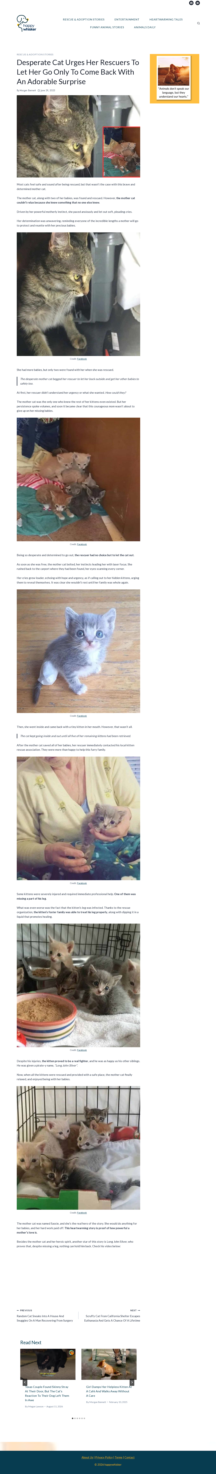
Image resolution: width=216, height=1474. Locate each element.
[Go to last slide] (25, 1382)
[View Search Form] (198, 23)
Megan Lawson (35, 1406)
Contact (129, 1457)
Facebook (82, 358)
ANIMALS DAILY (145, 27)
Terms (118, 1457)
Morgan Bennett (28, 90)
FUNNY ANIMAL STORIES (107, 27)
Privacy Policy (104, 1457)
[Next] (132, 1382)
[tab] (72, 1418)
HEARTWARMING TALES (166, 19)
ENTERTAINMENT (126, 19)
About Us (87, 1457)
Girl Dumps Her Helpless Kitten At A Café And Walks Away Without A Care (109, 1391)
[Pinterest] (197, 3)
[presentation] (48, 1364)
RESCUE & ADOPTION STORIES (83, 19)
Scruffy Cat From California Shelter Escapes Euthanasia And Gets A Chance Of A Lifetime (112, 1315)
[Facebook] (191, 3)
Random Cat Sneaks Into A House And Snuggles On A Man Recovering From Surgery (45, 1315)
